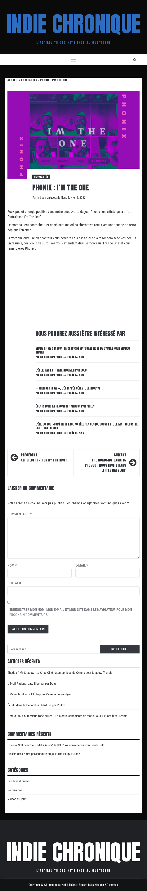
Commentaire (19, 514)
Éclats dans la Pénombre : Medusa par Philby (65, 406)
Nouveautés (41, 176)
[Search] (134, 59)
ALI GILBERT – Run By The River (44, 457)
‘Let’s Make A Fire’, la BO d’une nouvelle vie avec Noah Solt (67, 745)
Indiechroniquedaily (49, 197)
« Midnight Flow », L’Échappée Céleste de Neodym (68, 388)
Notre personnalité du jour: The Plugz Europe (52, 754)
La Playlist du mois (19, 781)
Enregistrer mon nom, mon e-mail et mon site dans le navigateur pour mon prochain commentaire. (70, 612)
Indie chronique (73, 24)
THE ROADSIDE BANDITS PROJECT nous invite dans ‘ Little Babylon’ (105, 462)
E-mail (81, 565)
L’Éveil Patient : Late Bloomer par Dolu (61, 370)
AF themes (111, 885)
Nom (12, 565)
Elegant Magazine (89, 885)
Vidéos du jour (16, 799)
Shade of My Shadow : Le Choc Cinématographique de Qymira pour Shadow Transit (83, 350)
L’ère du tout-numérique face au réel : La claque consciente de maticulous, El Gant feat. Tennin (87, 426)
